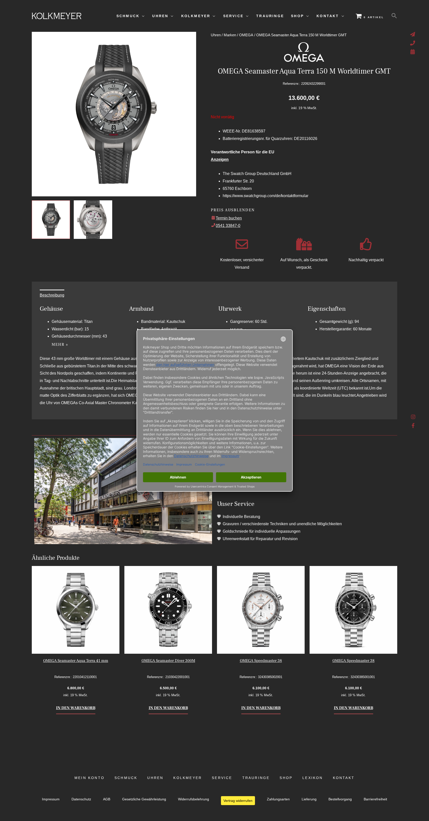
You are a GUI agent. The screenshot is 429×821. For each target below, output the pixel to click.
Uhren (216, 35)
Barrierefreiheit (375, 799)
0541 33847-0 (228, 225)
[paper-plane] (413, 34)
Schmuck (125, 778)
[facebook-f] (413, 425)
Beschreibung (52, 295)
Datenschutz (81, 799)
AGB (106, 799)
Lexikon (312, 778)
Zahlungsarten (278, 799)
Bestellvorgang (340, 799)
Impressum (51, 799)
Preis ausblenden (232, 210)
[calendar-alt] (413, 51)
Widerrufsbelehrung (193, 799)
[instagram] (413, 418)
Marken (230, 35)
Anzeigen (220, 159)
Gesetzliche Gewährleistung (144, 799)
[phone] (413, 43)
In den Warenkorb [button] (75, 707)
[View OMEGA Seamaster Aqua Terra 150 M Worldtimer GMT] (51, 219)
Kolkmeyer (187, 778)
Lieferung (309, 799)
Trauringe (256, 778)
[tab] (52, 295)
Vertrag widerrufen (237, 801)
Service (222, 778)
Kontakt (344, 778)
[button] (394, 16)
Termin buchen (229, 218)
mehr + (60, 344)
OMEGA (246, 35)
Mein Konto (89, 778)
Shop (286, 778)
